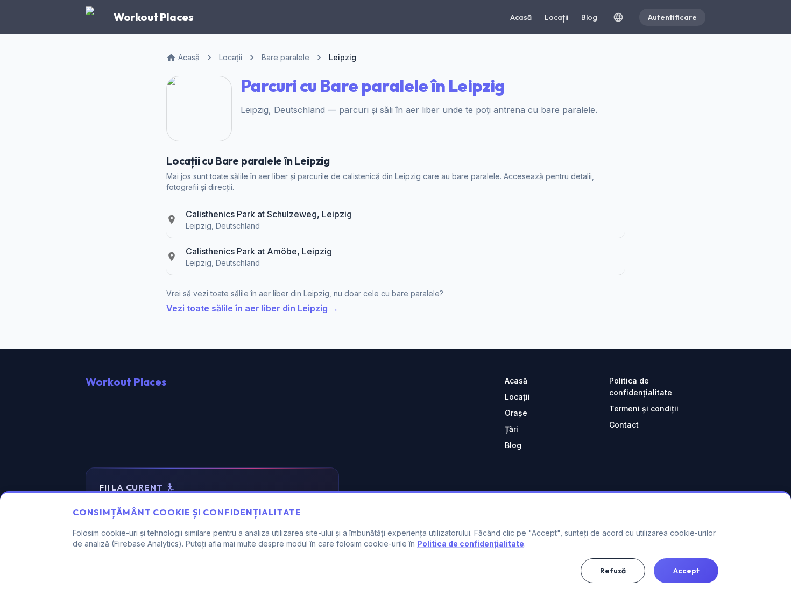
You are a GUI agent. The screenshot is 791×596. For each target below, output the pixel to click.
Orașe (516, 412)
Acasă (521, 17)
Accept (686, 571)
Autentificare (672, 17)
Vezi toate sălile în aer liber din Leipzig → (252, 308)
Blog (589, 17)
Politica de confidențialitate (640, 386)
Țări (511, 429)
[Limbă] (618, 17)
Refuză (613, 571)
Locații (556, 17)
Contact (624, 424)
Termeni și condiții (644, 408)
